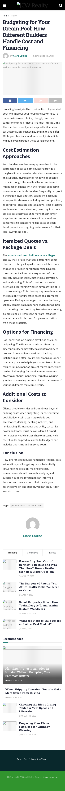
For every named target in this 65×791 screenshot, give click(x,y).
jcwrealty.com (51, 777)
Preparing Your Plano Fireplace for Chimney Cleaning (34, 726)
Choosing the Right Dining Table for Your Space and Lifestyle (37, 708)
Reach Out (22, 759)
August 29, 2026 (14, 680)
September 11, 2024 (43, 55)
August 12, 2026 (28, 734)
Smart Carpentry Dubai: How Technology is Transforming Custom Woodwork (39, 605)
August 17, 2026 (14, 697)
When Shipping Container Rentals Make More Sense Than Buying (33, 691)
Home (6, 15)
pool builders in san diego (26, 505)
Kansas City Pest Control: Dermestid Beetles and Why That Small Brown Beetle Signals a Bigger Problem (38, 566)
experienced (31, 255)
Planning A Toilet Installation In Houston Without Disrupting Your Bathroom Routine (27, 672)
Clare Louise (20, 55)
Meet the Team (39, 759)
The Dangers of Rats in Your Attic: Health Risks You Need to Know (39, 587)
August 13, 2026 (28, 716)
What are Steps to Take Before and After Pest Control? (40, 622)
